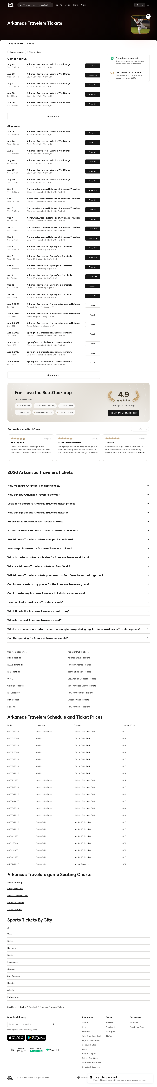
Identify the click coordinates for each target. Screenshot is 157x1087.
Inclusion (86, 1031)
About (85, 1022)
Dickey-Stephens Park (84, 731)
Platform (134, 1022)
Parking (30, 43)
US (25, 58)
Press (84, 1049)
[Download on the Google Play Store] (36, 1038)
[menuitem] (59, 5)
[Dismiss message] (151, 1078)
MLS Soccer (13, 699)
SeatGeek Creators (91, 1067)
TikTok (109, 1036)
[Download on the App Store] (16, 1038)
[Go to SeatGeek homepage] (10, 5)
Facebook (110, 1027)
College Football (15, 685)
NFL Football (13, 671)
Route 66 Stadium (82, 822)
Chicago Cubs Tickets (78, 699)
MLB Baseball (14, 657)
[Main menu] (148, 4)
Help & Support (89, 1053)
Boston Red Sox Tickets (79, 671)
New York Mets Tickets (79, 706)
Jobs (84, 1027)
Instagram (110, 1031)
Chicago (11, 969)
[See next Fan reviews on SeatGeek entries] (146, 429)
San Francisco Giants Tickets (82, 685)
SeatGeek (12, 1007)
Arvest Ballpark (81, 864)
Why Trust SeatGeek (91, 1036)
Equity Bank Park (82, 738)
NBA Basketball (15, 664)
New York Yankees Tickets (80, 692)
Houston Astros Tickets (79, 664)
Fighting (11, 706)
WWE (10, 678)
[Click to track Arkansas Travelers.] (148, 16)
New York (11, 948)
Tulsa (9, 934)
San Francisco (13, 976)
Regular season (16, 43)
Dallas (10, 941)
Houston (11, 983)
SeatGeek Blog (89, 1045)
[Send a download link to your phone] (53, 1024)
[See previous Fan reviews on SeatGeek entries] (134, 429)
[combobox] (35, 4)
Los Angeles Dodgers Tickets (82, 678)
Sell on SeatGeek (90, 1058)
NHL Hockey (13, 692)
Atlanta (10, 990)
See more (46, 452)
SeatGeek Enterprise (91, 1062)
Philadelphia (13, 997)
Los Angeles (12, 962)
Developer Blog (137, 1027)
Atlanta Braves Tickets (79, 657)
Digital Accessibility (91, 1040)
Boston (10, 955)
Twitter (109, 1022)
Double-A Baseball (28, 1007)
